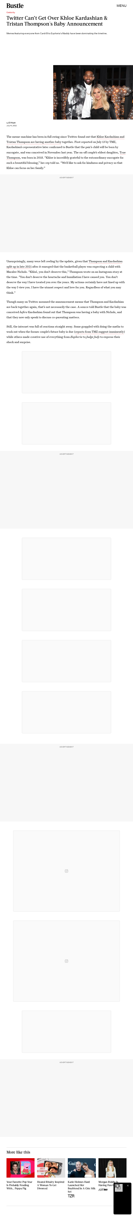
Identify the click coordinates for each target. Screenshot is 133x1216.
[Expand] (117, 1185)
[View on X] (66, 372)
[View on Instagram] (66, 871)
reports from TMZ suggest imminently (99, 331)
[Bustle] (15, 5)
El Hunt (12, 122)
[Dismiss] (127, 1185)
